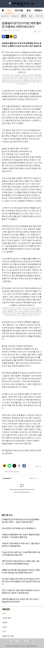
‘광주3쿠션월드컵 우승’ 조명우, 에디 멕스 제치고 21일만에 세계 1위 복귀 (20, 600)
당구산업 (19, 10)
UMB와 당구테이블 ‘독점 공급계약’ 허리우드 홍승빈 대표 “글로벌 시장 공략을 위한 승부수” (21, 571)
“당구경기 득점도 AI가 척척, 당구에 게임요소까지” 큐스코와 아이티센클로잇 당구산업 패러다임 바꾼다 (21, 581)
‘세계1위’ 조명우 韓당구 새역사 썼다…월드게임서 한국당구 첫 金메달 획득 (21, 544)
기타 (23, 632)
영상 (29, 10)
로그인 (13, 641)
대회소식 (15, 16)
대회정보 (38, 10)
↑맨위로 (30, 641)
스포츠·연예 (23, 618)
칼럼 (30, 16)
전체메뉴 (2, 3)
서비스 (23, 627)
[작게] (39, 31)
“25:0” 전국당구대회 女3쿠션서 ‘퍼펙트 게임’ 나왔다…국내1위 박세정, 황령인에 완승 (20, 562)
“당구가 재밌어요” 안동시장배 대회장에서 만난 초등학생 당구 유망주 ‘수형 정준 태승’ (21, 591)
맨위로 (40, 643)
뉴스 (9, 10)
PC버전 (22, 641)
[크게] (35, 31)
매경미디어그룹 (7, 636)
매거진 (23, 622)
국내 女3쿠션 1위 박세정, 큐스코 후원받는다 (19, 528)
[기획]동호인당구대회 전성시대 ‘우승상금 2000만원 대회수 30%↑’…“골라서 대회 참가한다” (20, 520)
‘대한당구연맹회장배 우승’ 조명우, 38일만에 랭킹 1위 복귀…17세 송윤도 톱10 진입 (21, 536)
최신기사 (5, 16)
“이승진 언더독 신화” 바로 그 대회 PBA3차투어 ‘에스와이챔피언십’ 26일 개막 (21, 553)
